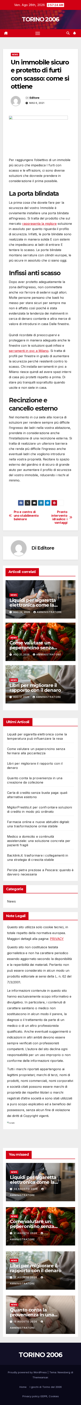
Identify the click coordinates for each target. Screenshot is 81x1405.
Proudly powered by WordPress (28, 1372)
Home (23, 1386)
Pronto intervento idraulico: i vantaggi (59, 517)
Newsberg (64, 1372)
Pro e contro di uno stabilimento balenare (26, 515)
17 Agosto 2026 (26, 1277)
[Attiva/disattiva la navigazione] (37, 33)
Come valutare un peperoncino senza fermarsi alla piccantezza (38, 647)
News (15, 54)
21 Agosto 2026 (26, 1233)
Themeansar (40, 1377)
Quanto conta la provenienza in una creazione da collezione (37, 1314)
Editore (34, 98)
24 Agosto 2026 (26, 1188)
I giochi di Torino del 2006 (46, 1386)
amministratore (49, 612)
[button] (68, 33)
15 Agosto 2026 (26, 1321)
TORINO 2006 (40, 19)
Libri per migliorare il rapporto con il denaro (35, 687)
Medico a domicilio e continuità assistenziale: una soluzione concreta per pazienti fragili (38, 841)
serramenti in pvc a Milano (29, 351)
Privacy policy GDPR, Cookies (40, 1396)
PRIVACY (57, 939)
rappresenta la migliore (39, 224)
